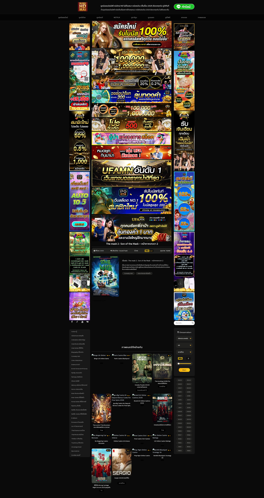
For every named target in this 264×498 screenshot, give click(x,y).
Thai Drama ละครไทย (78, 430)
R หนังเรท (74, 418)
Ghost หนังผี (75, 381)
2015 (180, 400)
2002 (189, 423)
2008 (189, 411)
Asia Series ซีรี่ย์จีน (77, 348)
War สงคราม (75, 451)
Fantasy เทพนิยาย (76, 377)
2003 (180, 423)
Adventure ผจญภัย (77, 336)
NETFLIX (117, 17)
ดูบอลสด (151, 17)
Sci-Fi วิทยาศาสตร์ (77, 426)
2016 (188, 396)
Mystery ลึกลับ (76, 406)
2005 (102, 251)
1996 (188, 435)
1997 (180, 435)
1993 (180, 443)
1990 (189, 447)
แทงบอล (184, 17)
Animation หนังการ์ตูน (78, 340)
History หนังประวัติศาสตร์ (79, 385)
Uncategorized (76, 447)
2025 (180, 380)
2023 (180, 384)
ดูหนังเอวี (100, 17)
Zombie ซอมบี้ (75, 455)
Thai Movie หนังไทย (77, 435)
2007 (180, 415)
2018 (188, 392)
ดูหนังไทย (82, 17)
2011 (179, 408)
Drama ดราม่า (75, 364)
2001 (180, 427)
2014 (188, 400)
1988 (188, 451)
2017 (180, 396)
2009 (180, 411)
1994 (188, 439)
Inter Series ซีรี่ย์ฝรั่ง (77, 397)
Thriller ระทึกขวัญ (76, 439)
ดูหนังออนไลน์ (63, 17)
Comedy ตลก (75, 356)
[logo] (82, 10)
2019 (180, 392)
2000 (189, 427)
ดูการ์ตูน (134, 17)
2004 (189, 419)
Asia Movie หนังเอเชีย (78, 344)
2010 (189, 408)
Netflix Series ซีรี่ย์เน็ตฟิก (79, 414)
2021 (180, 388)
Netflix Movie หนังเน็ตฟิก (79, 410)
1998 (188, 431)
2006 (189, 415)
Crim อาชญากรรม (76, 360)
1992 (188, 443)
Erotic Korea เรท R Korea (79, 369)
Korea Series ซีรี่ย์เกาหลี (78, 402)
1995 (180, 439)
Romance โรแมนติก (77, 422)
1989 (180, 451)
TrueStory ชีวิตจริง (77, 443)
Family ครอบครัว (76, 373)
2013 (180, 404)
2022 (189, 384)
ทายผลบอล (202, 17)
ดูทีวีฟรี (167, 17)
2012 (188, 404)
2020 (189, 388)
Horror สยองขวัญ (77, 389)
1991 (179, 447)
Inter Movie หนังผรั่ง (77, 393)
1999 (180, 431)
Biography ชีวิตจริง (77, 352)
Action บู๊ (74, 332)
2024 (189, 380)
